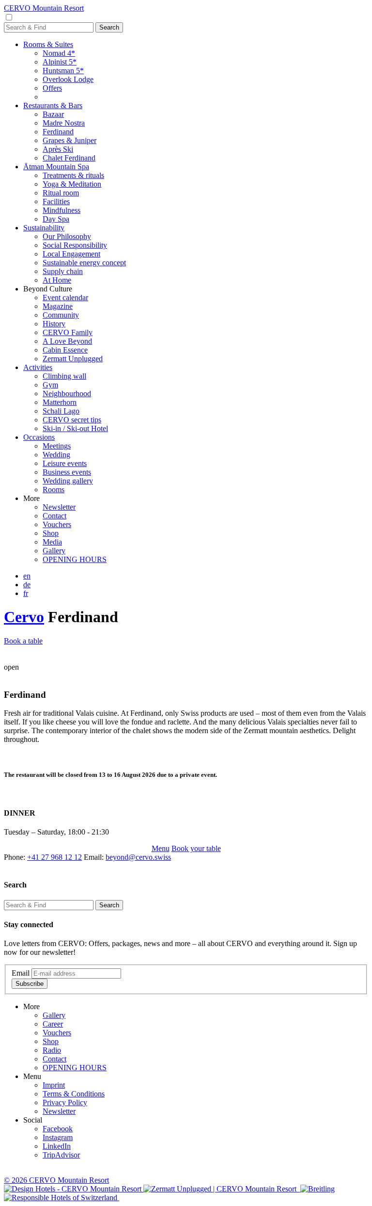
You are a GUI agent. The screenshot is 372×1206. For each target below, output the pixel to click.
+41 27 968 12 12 (54, 857)
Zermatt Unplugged (73, 358)
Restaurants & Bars (52, 105)
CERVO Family (68, 332)
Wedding (56, 454)
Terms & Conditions (74, 1094)
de (27, 584)
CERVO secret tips (72, 420)
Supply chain (63, 271)
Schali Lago (61, 411)
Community (61, 315)
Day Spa (56, 219)
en (27, 576)
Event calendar (65, 297)
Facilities (56, 201)
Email (21, 973)
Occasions (39, 437)
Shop (51, 533)
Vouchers (57, 524)
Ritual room (61, 193)
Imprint (54, 1085)
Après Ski (58, 149)
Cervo (24, 617)
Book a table (23, 641)
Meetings (57, 446)
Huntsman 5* (63, 70)
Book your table (196, 848)
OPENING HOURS (75, 559)
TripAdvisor (61, 1155)
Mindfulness (61, 210)
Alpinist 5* (60, 62)
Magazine (58, 306)
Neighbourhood (67, 393)
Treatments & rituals (73, 175)
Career (53, 1024)
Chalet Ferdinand (69, 158)
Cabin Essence (65, 350)
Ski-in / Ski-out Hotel (75, 428)
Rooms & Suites (48, 44)
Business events (67, 472)
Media (52, 542)
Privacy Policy (65, 1102)
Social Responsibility (75, 245)
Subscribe (30, 983)
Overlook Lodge (68, 79)
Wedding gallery (68, 481)
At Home (57, 280)
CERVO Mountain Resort (44, 8)
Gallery (54, 551)
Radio (52, 1050)
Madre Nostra (64, 123)
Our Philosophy (67, 236)
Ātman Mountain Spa (56, 166)
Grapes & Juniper (69, 140)
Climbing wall (64, 376)
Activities (37, 367)
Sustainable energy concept (84, 262)
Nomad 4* (59, 53)
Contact (54, 516)
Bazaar (53, 114)
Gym (50, 385)
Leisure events (65, 463)
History (54, 324)
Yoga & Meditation (72, 184)
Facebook (58, 1129)
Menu (161, 848)
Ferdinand (58, 132)
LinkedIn (57, 1146)
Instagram (58, 1137)
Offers (52, 88)
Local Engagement (71, 254)
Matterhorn (60, 402)
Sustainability (43, 228)
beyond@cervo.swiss (138, 857)
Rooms (53, 489)
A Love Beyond (67, 341)
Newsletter (59, 507)
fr (25, 593)
